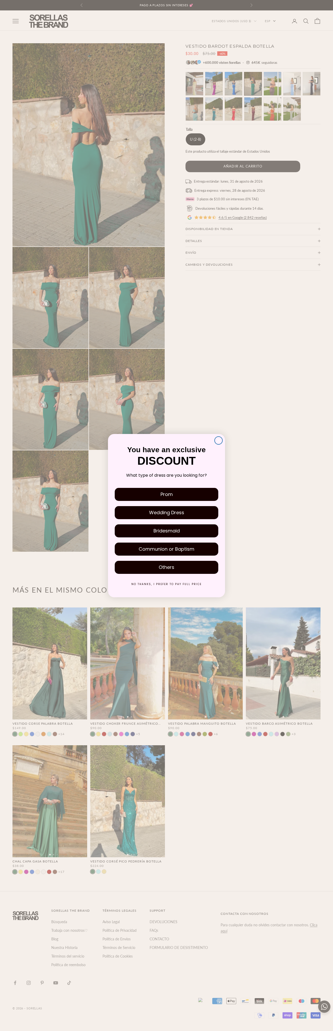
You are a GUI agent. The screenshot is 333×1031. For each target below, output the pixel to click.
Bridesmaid (166, 530)
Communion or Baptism (166, 549)
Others (166, 567)
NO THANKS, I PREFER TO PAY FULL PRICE (166, 584)
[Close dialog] (218, 440)
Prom (167, 494)
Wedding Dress (166, 512)
